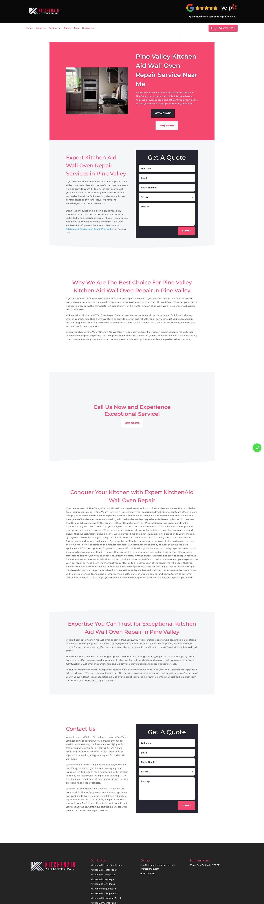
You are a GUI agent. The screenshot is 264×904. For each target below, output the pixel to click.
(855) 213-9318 (225, 28)
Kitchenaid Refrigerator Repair (106, 865)
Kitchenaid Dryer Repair (103, 879)
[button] (257, 447)
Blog (76, 28)
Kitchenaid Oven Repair (103, 874)
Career (67, 28)
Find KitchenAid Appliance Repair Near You (214, 16)
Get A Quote (163, 113)
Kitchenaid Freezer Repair (104, 869)
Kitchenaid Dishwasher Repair (106, 898)
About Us (41, 28)
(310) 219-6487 (147, 873)
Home (29, 28)
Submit (186, 230)
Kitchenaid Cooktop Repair (104, 893)
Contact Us (88, 28)
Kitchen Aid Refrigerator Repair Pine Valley (89, 229)
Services (53, 28)
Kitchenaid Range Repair (103, 888)
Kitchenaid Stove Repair (103, 883)
